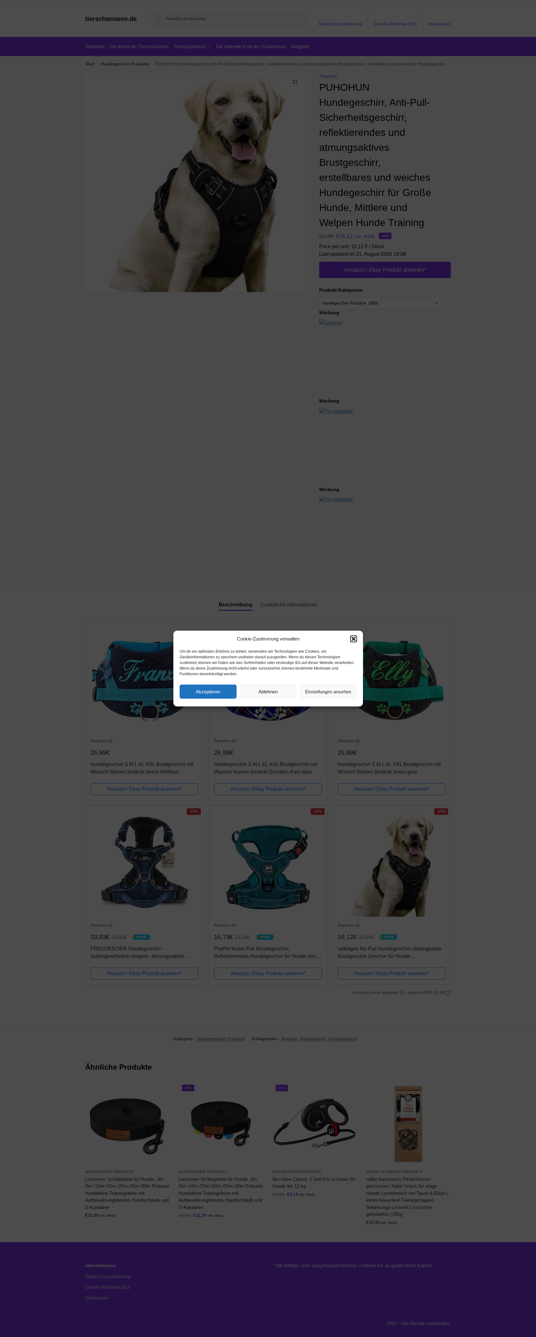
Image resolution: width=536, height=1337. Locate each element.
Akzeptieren (208, 691)
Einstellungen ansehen (328, 691)
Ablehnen (268, 691)
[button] (353, 639)
